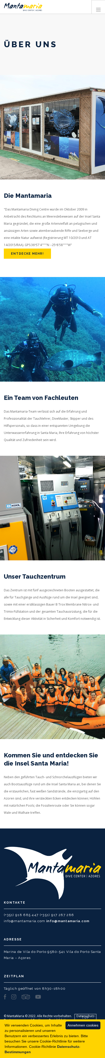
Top (85, 1017)
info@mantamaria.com (68, 921)
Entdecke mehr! (27, 253)
